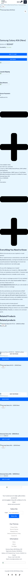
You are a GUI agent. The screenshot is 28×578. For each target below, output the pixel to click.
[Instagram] (12, 574)
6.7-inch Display (22, 172)
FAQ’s (14, 542)
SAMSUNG (5, 178)
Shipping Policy (14, 531)
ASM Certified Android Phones (11, 5)
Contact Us (14, 535)
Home (1, 5)
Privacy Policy (14, 527)
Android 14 (13, 174)
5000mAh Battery (7, 172)
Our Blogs (14, 546)
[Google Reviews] (16, 574)
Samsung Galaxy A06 (5, 176)
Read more (5, 359)
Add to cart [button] (6, 439)
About (14, 544)
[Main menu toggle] (25, 2)
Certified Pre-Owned (21, 174)
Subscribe (14, 516)
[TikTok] (19, 574)
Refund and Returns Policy (14, 533)
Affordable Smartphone (5, 174)
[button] (25, 11)
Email (6, 512)
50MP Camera (14, 172)
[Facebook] (8, 574)
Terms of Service (14, 529)
